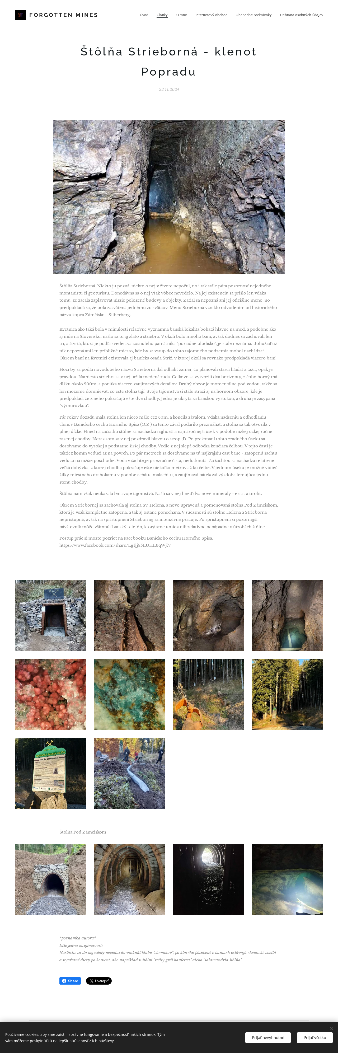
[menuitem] (146, 15)
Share (73, 981)
